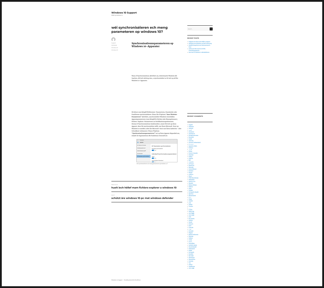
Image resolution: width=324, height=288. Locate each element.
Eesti (190, 225)
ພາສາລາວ (191, 174)
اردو (190, 208)
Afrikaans (191, 126)
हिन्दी (190, 160)
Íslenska (191, 236)
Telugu (190, 204)
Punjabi (191, 190)
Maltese (191, 187)
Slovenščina (192, 259)
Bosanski (191, 137)
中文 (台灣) (191, 215)
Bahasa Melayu (193, 185)
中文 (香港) (191, 213)
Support (113, 43)
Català (190, 139)
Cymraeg (191, 140)
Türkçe (190, 264)
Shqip (190, 199)
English (191, 125)
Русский (191, 256)
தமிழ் (190, 202)
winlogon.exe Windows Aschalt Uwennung (200, 43)
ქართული (191, 163)
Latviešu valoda (193, 245)
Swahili (191, 201)
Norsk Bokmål (192, 247)
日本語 (190, 240)
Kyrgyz (190, 172)
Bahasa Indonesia (193, 234)
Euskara (191, 148)
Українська (192, 266)
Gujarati (191, 158)
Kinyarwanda (192, 195)
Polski (190, 250)
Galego (190, 156)
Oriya (190, 188)
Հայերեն (191, 162)
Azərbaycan (192, 133)
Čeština (191, 220)
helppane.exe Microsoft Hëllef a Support (199, 41)
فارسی (190, 149)
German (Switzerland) (195, 142)
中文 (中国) (191, 268)
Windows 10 (114, 47)
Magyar (191, 233)
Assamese (191, 132)
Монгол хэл (192, 181)
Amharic (191, 128)
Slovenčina (192, 257)
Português (191, 252)
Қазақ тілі (191, 165)
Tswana (191, 206)
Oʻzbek (190, 210)
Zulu (190, 217)
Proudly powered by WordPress (132, 280)
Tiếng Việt (191, 211)
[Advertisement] (157, 62)
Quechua (191, 194)
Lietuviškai (191, 243)
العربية (190, 130)
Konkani (191, 171)
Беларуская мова (193, 135)
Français (191, 227)
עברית (190, 229)
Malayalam (191, 179)
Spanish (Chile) (193, 146)
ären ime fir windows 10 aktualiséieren (199, 52)
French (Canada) (193, 153)
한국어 (190, 241)
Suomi (190, 151)
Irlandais (191, 155)
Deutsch (191, 224)
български (191, 218)
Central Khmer (193, 169)
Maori (190, 176)
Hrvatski (191, 231)
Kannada (191, 167)
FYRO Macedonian (193, 178)
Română (191, 254)
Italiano (191, 238)
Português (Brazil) (194, 192)
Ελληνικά (191, 144)
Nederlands (192, 248)
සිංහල (190, 197)
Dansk (190, 222)
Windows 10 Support (124, 12)
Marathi (191, 183)
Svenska (191, 261)
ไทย (190, 263)
